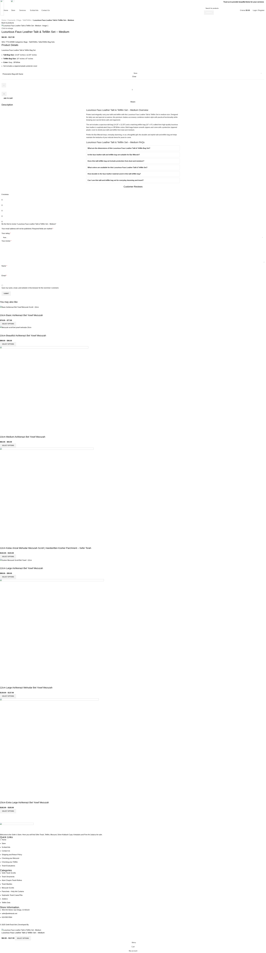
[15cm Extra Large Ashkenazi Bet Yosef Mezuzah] (49, 747)
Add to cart (8, 98)
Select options (23, 938)
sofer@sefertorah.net (19, 5)
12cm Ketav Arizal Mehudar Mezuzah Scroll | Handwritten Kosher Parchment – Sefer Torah (45, 548)
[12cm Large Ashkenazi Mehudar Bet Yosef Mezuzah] (52, 630)
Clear (134, 76)
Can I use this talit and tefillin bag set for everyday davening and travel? (116, 180)
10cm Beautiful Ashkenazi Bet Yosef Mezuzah (23, 335)
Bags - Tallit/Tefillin (24, 20)
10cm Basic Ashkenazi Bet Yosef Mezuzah (21, 315)
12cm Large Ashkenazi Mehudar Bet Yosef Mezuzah (26, 687)
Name (4, 266)
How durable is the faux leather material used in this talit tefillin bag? (114, 174)
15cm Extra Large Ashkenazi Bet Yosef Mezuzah (24, 802)
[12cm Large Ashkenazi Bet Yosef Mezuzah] (16, 560)
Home (4, 20)
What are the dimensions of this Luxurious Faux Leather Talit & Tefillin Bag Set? (119, 148)
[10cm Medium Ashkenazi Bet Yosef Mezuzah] (44, 388)
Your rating (6, 233)
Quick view (2, 311)
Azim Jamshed (35, 925)
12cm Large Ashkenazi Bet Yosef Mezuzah (21, 568)
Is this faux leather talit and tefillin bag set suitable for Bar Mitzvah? (114, 155)
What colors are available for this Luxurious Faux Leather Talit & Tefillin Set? (117, 167)
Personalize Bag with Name (13, 74)
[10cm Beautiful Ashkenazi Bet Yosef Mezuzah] (15, 327)
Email (4, 275)
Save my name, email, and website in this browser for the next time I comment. (30, 288)
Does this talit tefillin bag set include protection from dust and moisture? (116, 161)
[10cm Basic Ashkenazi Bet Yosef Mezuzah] (19, 307)
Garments (11, 20)
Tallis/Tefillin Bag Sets (46, 42)
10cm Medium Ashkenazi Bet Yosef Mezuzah (22, 436)
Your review (6, 241)
